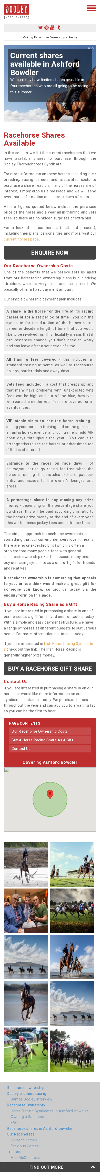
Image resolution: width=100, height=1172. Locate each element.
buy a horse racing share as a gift (42, 740)
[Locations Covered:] (6, 8)
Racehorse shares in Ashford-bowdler (40, 1128)
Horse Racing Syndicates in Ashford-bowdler (49, 1111)
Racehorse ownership (26, 1088)
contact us (21, 749)
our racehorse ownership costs (40, 731)
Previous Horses (25, 1146)
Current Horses (24, 1140)
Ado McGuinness (25, 1158)
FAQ (14, 1123)
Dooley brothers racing (26, 1093)
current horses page (21, 239)
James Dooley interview (31, 1099)
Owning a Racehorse (28, 1117)
